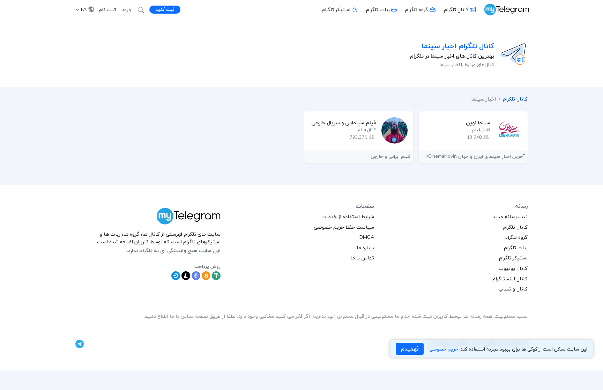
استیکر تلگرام (336, 9)
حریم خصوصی (443, 349)
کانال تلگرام (456, 9)
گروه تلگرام (416, 9)
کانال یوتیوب (513, 268)
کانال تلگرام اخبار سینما (458, 46)
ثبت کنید (164, 9)
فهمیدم (410, 349)
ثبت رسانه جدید (510, 216)
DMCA (366, 237)
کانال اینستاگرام (510, 278)
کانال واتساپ (513, 288)
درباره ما (365, 247)
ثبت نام (107, 9)
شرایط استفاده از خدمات (347, 216)
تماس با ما (362, 257)
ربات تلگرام (378, 9)
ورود (126, 9)
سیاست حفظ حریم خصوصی (344, 226)
